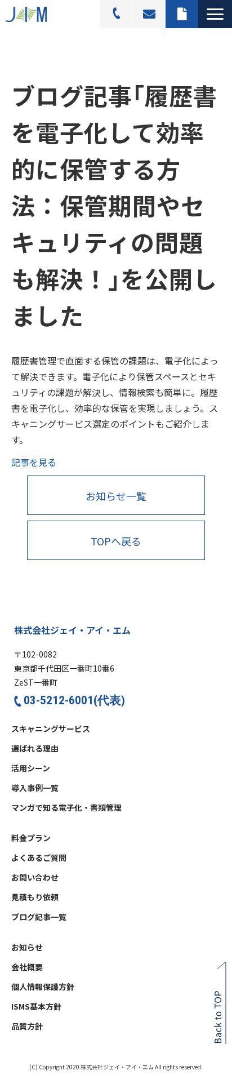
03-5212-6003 (116, 14)
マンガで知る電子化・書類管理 (66, 808)
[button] (215, 14)
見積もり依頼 (182, 14)
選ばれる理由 (35, 749)
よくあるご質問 (38, 858)
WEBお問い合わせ (149, 14)
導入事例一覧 (35, 788)
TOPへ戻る (116, 541)
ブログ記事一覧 (38, 917)
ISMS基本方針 (36, 1007)
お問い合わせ (35, 878)
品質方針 (27, 1026)
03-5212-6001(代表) (74, 700)
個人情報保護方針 (42, 987)
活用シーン (30, 768)
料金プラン (31, 838)
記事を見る (33, 462)
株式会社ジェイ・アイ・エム (72, 630)
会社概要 (27, 967)
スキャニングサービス (50, 729)
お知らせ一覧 (116, 495)
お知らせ (27, 948)
